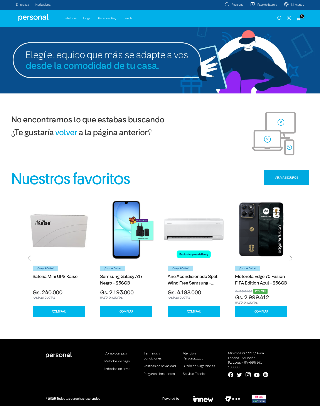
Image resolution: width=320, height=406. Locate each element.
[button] (29, 258)
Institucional (43, 4)
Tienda (128, 18)
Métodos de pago (117, 361)
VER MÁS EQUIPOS (286, 177)
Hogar (87, 18)
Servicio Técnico (195, 374)
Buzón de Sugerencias (199, 366)
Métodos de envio (117, 369)
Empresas (22, 4)
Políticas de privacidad (160, 366)
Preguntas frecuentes (159, 374)
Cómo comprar (115, 353)
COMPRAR (59, 311)
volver (66, 133)
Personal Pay (107, 18)
